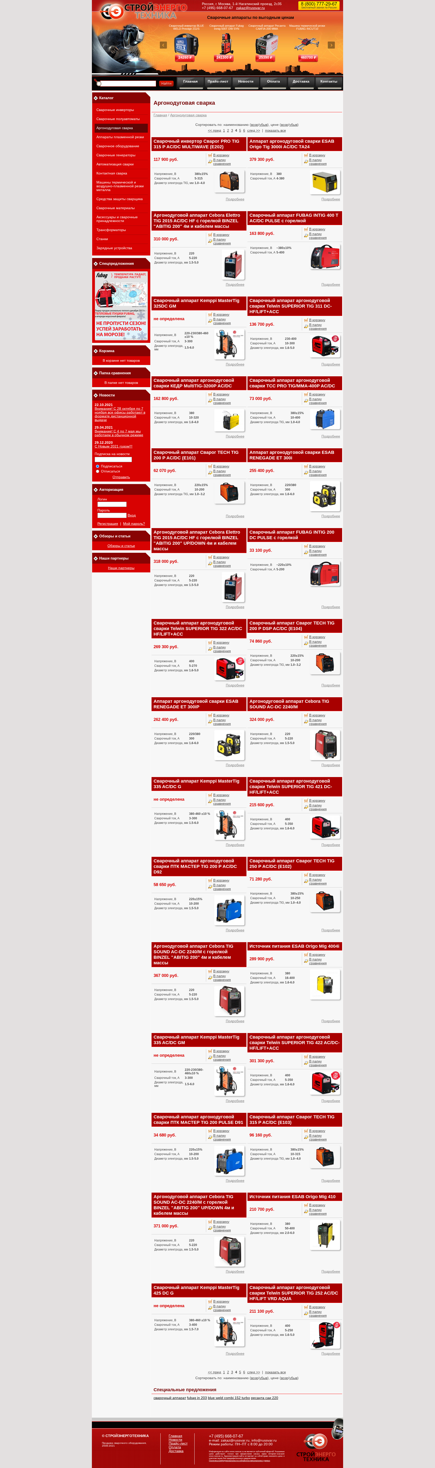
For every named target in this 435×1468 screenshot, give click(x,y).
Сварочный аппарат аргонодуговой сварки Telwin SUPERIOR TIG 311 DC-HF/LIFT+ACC (290, 306)
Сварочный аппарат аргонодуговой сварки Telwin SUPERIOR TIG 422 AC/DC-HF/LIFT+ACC (294, 1043)
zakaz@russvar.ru (250, 8)
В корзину (221, 155)
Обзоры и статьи (121, 546)
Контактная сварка (111, 173)
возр (254, 125)
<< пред (214, 130)
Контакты (328, 81)
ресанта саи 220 (264, 1398)
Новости (245, 81)
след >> (253, 130)
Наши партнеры (121, 568)
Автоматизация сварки (115, 164)
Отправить (121, 477)
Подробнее (235, 199)
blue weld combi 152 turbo (229, 1398)
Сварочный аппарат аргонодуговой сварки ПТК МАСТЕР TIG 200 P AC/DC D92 (195, 866)
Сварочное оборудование (117, 146)
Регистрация (107, 524)
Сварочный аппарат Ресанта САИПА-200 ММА (266, 27)
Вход (132, 515)
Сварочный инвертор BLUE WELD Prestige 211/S (186, 27)
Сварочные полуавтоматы (118, 119)
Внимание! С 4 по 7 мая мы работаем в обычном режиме (119, 433)
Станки (102, 239)
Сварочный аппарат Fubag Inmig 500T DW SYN (226, 27)
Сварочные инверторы (115, 110)
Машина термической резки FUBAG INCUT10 (307, 27)
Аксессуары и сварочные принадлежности (117, 219)
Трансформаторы (111, 230)
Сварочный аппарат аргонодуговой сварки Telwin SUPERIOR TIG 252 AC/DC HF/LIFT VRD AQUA (293, 1293)
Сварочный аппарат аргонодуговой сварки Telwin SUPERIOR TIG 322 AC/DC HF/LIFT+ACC (198, 628)
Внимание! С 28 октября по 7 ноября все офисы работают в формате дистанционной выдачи (120, 414)
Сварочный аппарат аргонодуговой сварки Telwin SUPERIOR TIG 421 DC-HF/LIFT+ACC (290, 787)
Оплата (273, 81)
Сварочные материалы (115, 208)
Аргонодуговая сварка (114, 128)
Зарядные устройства (114, 248)
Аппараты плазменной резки (120, 137)
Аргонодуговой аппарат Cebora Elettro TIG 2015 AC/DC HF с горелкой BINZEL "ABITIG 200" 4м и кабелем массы (197, 221)
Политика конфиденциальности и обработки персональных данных (239, 1460)
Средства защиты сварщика (119, 199)
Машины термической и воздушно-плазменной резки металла (120, 186)
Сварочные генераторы (115, 155)
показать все (275, 130)
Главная (190, 81)
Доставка (301, 81)
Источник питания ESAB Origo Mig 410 (292, 1196)
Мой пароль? (134, 524)
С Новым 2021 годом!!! (113, 446)
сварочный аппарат (170, 1398)
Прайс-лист (218, 81)
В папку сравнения (222, 162)
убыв (263, 125)
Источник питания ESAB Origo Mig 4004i (294, 946)
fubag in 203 (197, 1398)
